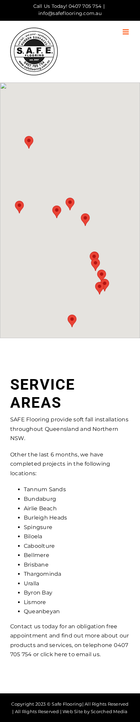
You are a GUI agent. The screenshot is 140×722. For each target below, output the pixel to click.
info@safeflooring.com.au (70, 13)
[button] (70, 204)
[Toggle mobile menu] (126, 31)
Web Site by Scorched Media (95, 711)
